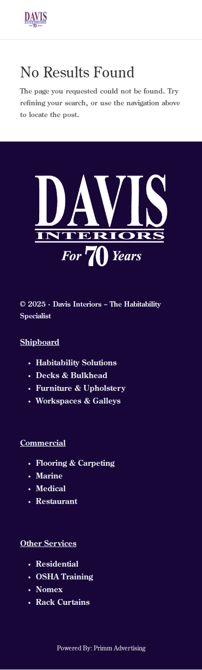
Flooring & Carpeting (75, 464)
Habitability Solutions (76, 363)
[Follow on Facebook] (81, 633)
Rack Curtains (63, 603)
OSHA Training (64, 577)
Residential (57, 565)
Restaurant (56, 502)
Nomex (49, 590)
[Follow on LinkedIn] (120, 633)
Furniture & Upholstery (81, 389)
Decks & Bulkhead (71, 376)
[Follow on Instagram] (101, 633)
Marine (49, 476)
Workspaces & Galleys (78, 402)
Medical (51, 489)
